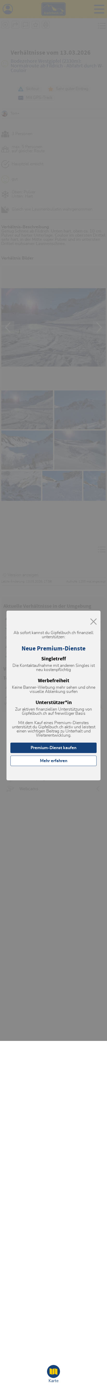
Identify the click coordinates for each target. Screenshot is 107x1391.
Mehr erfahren (53, 761)
